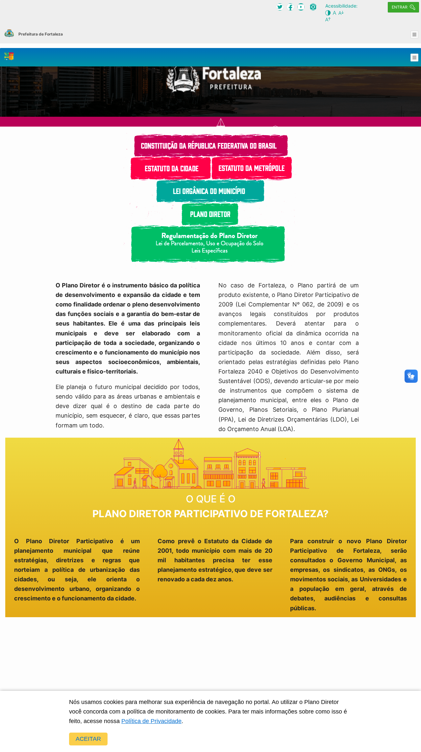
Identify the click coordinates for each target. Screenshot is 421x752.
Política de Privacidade (151, 721)
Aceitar (88, 739)
